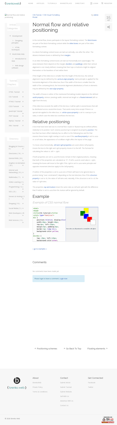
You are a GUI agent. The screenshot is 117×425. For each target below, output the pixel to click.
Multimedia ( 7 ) (14, 177)
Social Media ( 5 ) (15, 208)
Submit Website (66, 392)
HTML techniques (16, 48)
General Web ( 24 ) (16, 158)
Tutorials (52, 3)
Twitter (90, 387)
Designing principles (17, 41)
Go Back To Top (73, 348)
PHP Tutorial (13, 116)
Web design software (18, 66)
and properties (63, 145)
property (65, 79)
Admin (96, 15)
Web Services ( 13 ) (16, 220)
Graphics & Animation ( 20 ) (17, 164)
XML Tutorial (13, 125)
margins (67, 55)
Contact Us (64, 405)
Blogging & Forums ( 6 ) (16, 147)
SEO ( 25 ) (12, 192)
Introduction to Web (19, 60)
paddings (79, 64)
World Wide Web (18, 54)
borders (69, 64)
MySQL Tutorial (14, 121)
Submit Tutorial (66, 387)
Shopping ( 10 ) (14, 203)
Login (95, 3)
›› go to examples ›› (40, 249)
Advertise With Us (66, 401)
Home (30, 3)
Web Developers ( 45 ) (16, 214)
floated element (86, 97)
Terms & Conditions (40, 392)
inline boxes (74, 43)
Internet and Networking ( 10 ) (15, 171)
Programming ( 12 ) (16, 187)
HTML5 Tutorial (14, 101)
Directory (80, 3)
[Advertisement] (100, 304)
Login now (63, 278)
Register (108, 3)
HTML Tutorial (14, 92)
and (50, 187)
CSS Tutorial (13, 97)
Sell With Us (64, 396)
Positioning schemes (46, 348)
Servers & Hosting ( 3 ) (16, 197)
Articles (40, 3)
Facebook (91, 382)
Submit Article (65, 382)
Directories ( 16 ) (15, 153)
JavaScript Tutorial (15, 111)
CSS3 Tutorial (14, 106)
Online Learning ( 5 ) (16, 182)
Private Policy (38, 387)
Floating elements (96, 348)
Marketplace (66, 3)
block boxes (92, 40)
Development (17, 36)
